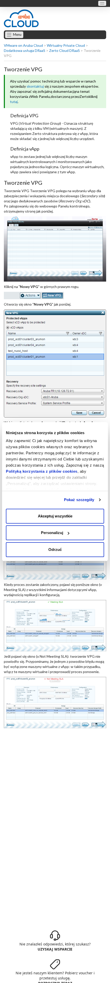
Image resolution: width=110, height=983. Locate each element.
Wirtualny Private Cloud (66, 45)
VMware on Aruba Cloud (23, 45)
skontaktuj (35, 86)
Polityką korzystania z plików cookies (42, 471)
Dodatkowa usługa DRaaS (24, 50)
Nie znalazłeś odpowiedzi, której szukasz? (55, 947)
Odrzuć (55, 549)
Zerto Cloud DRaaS (64, 50)
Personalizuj (52, 532)
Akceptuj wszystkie (55, 516)
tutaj (14, 101)
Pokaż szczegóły (79, 500)
